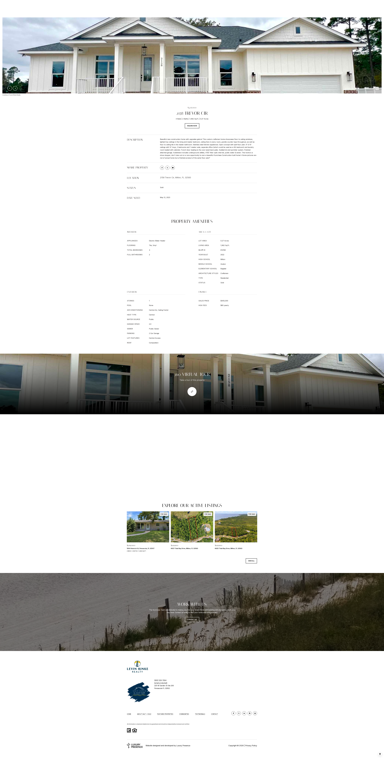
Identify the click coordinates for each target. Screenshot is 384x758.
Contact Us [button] (192, 619)
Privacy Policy (251, 745)
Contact (214, 714)
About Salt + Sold (144, 714)
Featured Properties (165, 714)
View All (251, 561)
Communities (184, 714)
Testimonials (200, 714)
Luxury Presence (183, 745)
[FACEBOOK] (233, 713)
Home (129, 714)
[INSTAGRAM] (239, 713)
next (15, 88)
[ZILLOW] (255, 713)
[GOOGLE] (250, 713)
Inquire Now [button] (192, 126)
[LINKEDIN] (244, 713)
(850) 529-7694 (160, 680)
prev (9, 88)
